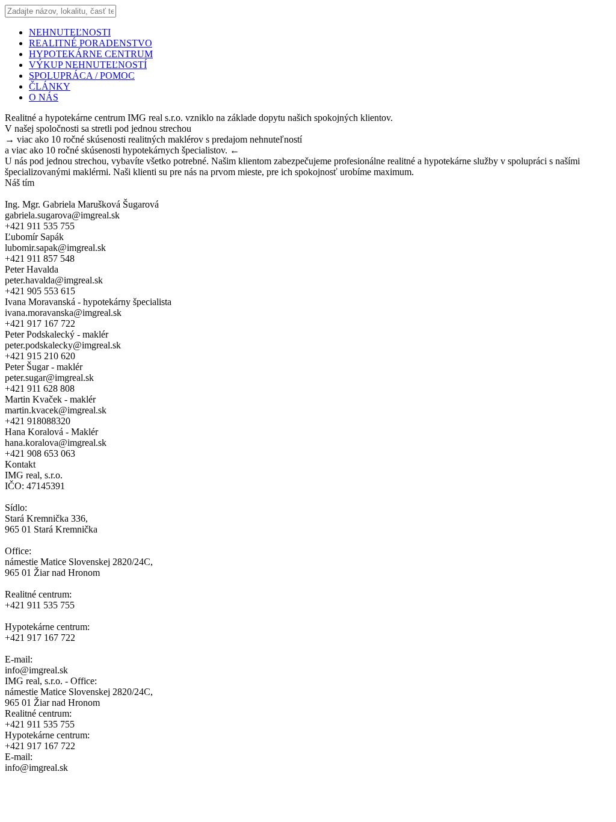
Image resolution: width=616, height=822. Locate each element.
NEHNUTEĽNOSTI (70, 32)
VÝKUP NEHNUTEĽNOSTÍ (88, 65)
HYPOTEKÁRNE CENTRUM (91, 54)
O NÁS (43, 97)
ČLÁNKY (49, 86)
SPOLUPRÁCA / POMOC (82, 75)
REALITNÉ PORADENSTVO (90, 43)
